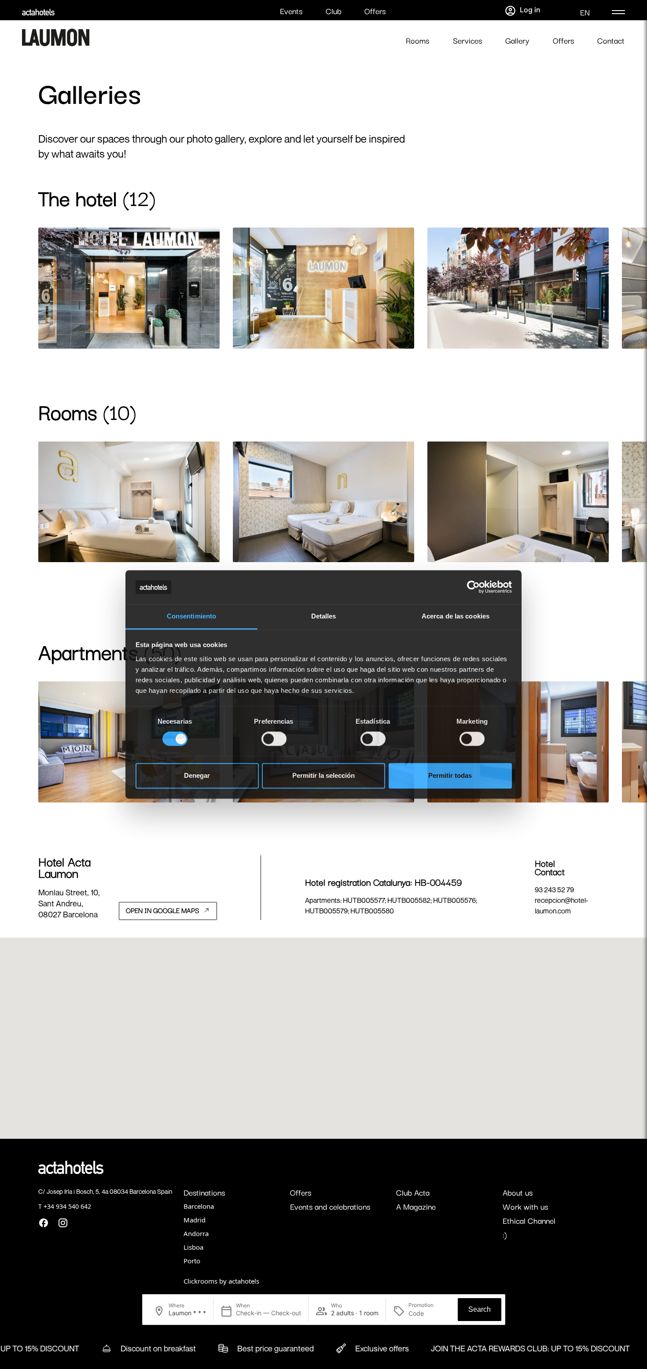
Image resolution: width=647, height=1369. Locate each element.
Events (291, 10)
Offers (375, 10)
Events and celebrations (330, 1206)
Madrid (195, 1219)
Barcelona (199, 1206)
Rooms (417, 40)
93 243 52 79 (554, 889)
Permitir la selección (323, 775)
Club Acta (413, 1192)
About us (518, 1192)
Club (334, 10)
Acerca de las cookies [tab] (455, 616)
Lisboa (193, 1247)
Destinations (204, 1192)
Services (467, 40)
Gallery (517, 40)
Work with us (525, 1206)
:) (505, 1234)
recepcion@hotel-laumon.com (561, 905)
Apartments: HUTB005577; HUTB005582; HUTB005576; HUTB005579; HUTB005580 (391, 905)
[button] (323, 1032)
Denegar (197, 775)
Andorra (196, 1233)
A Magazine (416, 1206)
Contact (611, 40)
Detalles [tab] (323, 616)
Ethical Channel (529, 1220)
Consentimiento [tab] (191, 616)
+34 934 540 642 (67, 1206)
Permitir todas (450, 775)
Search (479, 1309)
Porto (192, 1260)
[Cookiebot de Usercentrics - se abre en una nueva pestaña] (473, 587)
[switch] (274, 739)
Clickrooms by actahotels (221, 1281)
